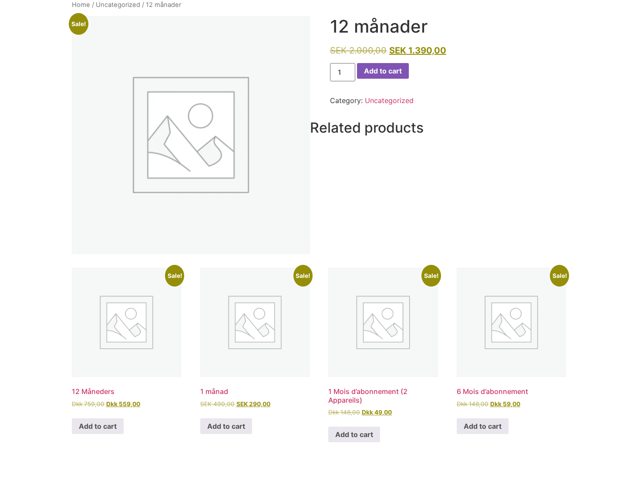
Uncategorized (118, 5)
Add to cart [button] (98, 426)
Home (81, 5)
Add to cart (383, 71)
